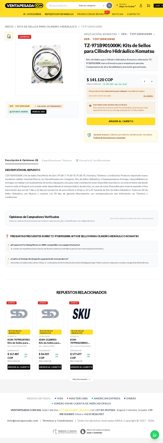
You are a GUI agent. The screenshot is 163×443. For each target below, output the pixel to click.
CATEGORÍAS (34, 14)
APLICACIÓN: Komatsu (100, 34)
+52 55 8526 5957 (94, 414)
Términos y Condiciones (57, 420)
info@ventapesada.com (22, 420)
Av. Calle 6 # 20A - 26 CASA (74, 409)
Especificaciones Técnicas (57, 160)
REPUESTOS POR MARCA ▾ (59, 14)
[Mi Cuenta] (140, 5)
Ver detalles (148, 96)
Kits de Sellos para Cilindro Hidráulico (47, 26)
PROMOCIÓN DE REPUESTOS (92, 14)
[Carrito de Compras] (148, 5)
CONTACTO (133, 14)
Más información (80, 379)
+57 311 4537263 (105, 409)
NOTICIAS (117, 14)
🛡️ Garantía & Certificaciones (93, 160)
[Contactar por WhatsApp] (154, 434)
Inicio (9, 26)
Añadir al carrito (121, 121)
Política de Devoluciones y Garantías (109, 137)
